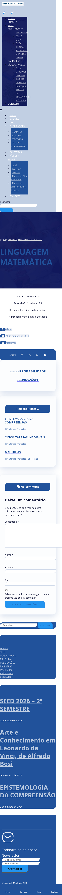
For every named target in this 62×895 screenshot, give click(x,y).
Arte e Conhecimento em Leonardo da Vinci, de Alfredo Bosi (28, 748)
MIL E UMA (6, 659)
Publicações (32, 459)
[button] (22, 355)
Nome (9, 554)
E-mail (9, 567)
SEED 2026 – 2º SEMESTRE (21, 705)
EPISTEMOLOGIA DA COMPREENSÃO (28, 791)
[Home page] (0, 239)
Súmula (4, 648)
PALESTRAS (6, 666)
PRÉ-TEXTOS (6, 673)
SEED (3, 651)
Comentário (12, 521)
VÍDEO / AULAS (8, 655)
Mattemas (11, 342)
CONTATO (5, 676)
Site (7, 580)
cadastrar (15, 868)
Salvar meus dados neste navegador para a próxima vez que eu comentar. (27, 596)
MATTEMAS (6, 669)
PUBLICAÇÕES (7, 662)
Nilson (8, 329)
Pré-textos (21, 429)
